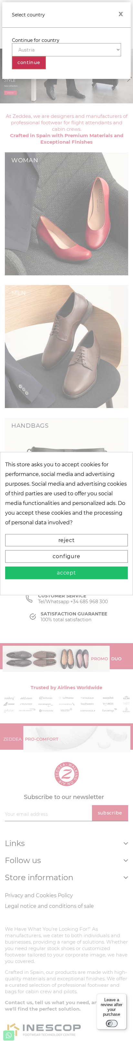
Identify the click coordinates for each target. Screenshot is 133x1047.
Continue (28, 62)
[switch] (112, 1023)
